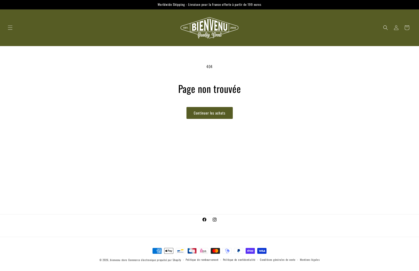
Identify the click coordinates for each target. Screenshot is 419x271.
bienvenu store (118, 260)
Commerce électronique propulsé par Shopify (154, 260)
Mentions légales (310, 260)
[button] (10, 27)
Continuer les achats (210, 112)
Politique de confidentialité (239, 260)
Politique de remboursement (202, 260)
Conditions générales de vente (277, 260)
